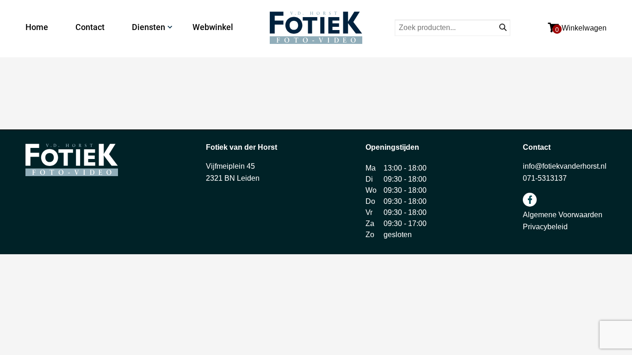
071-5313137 (545, 178)
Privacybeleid (545, 227)
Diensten (148, 27)
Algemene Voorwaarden (562, 215)
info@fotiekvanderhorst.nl (565, 166)
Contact (90, 27)
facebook (530, 200)
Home (36, 27)
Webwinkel (212, 27)
